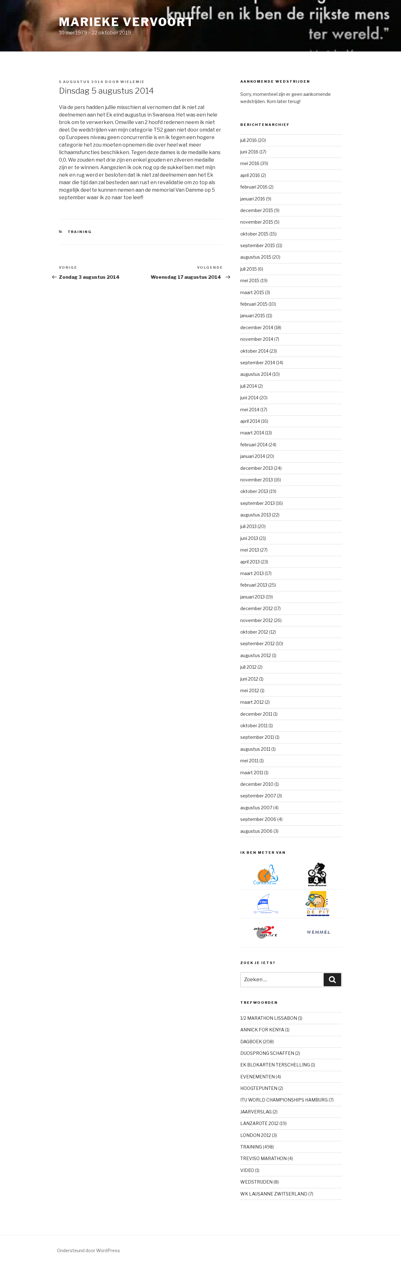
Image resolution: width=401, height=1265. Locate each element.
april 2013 (250, 561)
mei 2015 (249, 280)
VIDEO (247, 1170)
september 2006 (258, 819)
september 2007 (258, 795)
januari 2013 (252, 596)
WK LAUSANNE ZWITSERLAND (273, 1193)
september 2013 (257, 503)
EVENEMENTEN (257, 1076)
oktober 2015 (254, 233)
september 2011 (257, 737)
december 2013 (256, 468)
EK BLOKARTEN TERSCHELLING (275, 1064)
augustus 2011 (255, 749)
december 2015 (256, 210)
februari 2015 (254, 304)
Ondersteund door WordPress (88, 1250)
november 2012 (256, 620)
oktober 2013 (254, 491)
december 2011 (256, 714)
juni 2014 (249, 397)
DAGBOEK (251, 1041)
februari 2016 (254, 186)
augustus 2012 (255, 655)
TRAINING (80, 232)
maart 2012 (252, 702)
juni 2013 (249, 538)
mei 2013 (249, 549)
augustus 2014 (255, 374)
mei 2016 (249, 163)
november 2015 (256, 222)
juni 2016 (249, 151)
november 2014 (256, 339)
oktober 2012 (254, 632)
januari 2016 (252, 198)
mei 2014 (249, 409)
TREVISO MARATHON (263, 1158)
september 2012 (257, 643)
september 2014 (257, 362)
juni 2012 (249, 679)
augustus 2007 (256, 807)
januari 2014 (252, 456)
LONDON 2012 (255, 1135)
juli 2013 (248, 526)
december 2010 (256, 784)
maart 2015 (252, 292)
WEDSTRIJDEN (256, 1182)
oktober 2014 (254, 351)
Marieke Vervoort (127, 22)
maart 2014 (252, 432)
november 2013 (256, 479)
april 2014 (250, 421)
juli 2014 (248, 386)
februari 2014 (254, 444)
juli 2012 (248, 667)
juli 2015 (248, 269)
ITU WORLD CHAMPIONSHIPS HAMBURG (284, 1099)
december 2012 (256, 608)
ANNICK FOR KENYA (262, 1029)
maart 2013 (252, 573)
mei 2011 (249, 760)
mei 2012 (249, 690)
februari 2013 (253, 585)
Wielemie (132, 82)
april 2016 (250, 175)
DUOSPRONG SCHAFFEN (267, 1053)
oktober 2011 (254, 725)
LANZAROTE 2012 (259, 1123)
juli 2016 (248, 140)
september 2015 (257, 245)
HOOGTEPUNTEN (258, 1088)
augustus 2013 (255, 514)
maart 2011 (251, 772)
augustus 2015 (255, 257)
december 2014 (256, 327)
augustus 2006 (256, 831)
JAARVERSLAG (256, 1111)
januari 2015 (252, 315)
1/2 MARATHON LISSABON (268, 1018)
